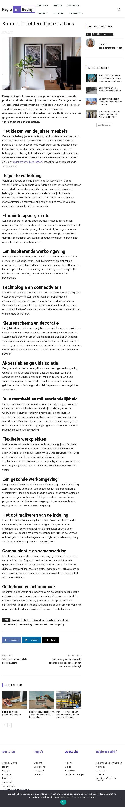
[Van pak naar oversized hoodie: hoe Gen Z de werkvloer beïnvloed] (91, 114)
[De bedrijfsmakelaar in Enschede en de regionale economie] (91, 101)
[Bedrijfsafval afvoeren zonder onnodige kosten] (91, 90)
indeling (51, 620)
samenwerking (25, 624)
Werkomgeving (57, 624)
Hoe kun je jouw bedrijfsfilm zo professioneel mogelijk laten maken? (41, 715)
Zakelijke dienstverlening (102, 34)
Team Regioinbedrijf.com (110, 46)
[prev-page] (4, 725)
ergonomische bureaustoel (28, 162)
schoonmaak (41, 624)
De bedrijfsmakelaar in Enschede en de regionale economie (110, 102)
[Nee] (121, 798)
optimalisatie (9, 624)
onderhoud (63, 620)
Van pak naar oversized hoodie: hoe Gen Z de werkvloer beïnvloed (109, 114)
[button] (119, 9)
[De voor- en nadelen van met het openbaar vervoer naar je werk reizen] (68, 700)
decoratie (16, 620)
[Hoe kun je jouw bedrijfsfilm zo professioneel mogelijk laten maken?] (41, 700)
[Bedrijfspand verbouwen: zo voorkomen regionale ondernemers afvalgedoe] (91, 78)
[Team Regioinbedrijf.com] (90, 44)
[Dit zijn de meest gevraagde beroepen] (14, 700)
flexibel (27, 620)
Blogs (88, 34)
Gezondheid (38, 620)
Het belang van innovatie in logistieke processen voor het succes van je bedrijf (65, 663)
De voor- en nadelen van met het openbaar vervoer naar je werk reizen (67, 715)
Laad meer (103, 125)
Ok (63, 802)
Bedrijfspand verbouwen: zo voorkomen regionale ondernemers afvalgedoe (110, 78)
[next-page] (9, 725)
